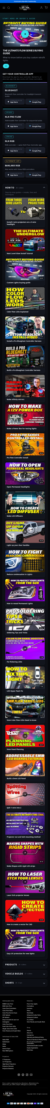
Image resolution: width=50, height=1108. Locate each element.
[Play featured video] (25, 34)
